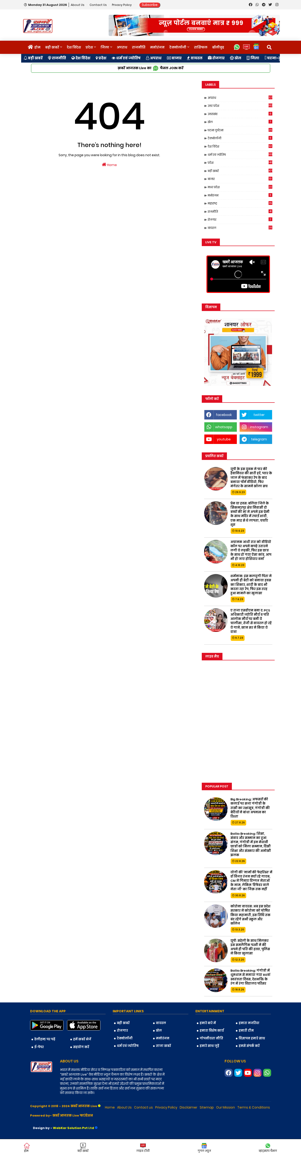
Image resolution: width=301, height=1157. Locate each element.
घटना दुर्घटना (240, 130)
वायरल (196, 58)
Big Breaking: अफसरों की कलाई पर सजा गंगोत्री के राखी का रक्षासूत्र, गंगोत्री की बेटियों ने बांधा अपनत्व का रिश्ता (250, 808)
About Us (78, 5)
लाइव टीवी (143, 1151)
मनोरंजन (157, 47)
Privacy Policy (122, 5)
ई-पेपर (39, 1047)
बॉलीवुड (218, 47)
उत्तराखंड (239, 114)
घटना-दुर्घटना (278, 58)
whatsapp (223, 427)
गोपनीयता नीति (211, 1038)
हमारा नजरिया (249, 1023)
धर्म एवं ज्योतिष (128, 58)
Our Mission (225, 1107)
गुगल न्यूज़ (204, 1151)
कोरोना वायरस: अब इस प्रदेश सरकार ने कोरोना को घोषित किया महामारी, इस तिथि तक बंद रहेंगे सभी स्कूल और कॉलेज (250, 915)
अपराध (122, 47)
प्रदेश (89, 47)
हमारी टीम (246, 1030)
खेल (237, 58)
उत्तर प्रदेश (240, 106)
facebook (224, 414)
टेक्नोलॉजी (177, 47)
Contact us (98, 5)
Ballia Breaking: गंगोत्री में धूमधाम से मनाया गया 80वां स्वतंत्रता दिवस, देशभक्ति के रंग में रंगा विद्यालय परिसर (250, 977)
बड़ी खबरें (52, 47)
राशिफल (200, 47)
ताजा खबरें (163, 1046)
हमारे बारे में (208, 1023)
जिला (105, 47)
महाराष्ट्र (240, 203)
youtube (224, 439)
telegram (259, 439)
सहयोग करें (81, 1047)
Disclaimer (188, 1107)
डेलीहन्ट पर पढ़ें (44, 1039)
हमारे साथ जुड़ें (209, 1046)
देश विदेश (74, 47)
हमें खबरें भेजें (82, 1039)
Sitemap (207, 1107)
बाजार (176, 58)
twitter (259, 414)
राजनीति (138, 47)
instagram (259, 427)
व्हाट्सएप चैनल (268, 1151)
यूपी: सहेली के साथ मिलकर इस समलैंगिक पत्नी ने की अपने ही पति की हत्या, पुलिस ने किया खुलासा (250, 947)
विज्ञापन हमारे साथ (252, 1038)
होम (37, 47)
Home (111, 165)
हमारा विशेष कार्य (212, 1030)
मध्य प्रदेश (240, 187)
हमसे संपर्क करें (249, 1046)
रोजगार (218, 58)
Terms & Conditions (253, 1107)
